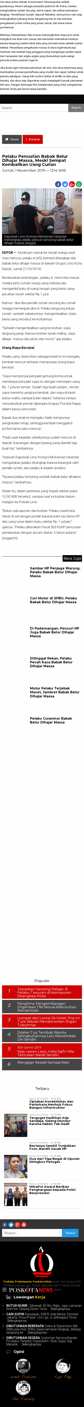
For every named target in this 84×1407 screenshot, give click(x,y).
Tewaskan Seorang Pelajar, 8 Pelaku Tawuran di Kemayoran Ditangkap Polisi (44, 992)
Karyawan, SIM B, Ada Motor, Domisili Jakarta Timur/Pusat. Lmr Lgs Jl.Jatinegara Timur (42, 1317)
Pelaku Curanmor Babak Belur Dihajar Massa (51, 720)
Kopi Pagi (63, 1377)
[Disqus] (42, 794)
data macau (34, 34)
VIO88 (58, 76)
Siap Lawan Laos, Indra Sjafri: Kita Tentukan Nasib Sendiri (45, 1053)
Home (14, 139)
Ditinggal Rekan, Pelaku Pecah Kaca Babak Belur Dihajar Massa (51, 662)
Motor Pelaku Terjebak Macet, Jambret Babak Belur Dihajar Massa (55, 692)
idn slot (46, 67)
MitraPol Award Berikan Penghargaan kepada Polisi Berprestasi (52, 1190)
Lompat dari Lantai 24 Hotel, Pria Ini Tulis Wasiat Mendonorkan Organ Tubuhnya (48, 1021)
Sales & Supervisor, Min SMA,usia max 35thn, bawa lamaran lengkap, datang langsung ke (43, 1329)
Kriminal (34, 139)
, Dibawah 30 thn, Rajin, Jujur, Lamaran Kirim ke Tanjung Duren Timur (44, 1307)
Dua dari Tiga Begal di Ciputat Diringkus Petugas (54, 1160)
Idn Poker (61, 6)
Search (76, 107)
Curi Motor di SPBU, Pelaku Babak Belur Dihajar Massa (53, 600)
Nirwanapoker (52, 1)
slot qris (5, 84)
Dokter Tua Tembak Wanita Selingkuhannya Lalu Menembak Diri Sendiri (46, 1035)
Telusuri (70, 1233)
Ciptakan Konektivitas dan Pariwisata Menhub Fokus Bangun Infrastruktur (51, 1104)
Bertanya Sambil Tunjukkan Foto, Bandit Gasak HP (52, 1147)
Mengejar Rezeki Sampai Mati (43, 1062)
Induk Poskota (23, 1377)
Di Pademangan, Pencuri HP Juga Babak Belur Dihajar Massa (54, 632)
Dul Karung (23, 1399)
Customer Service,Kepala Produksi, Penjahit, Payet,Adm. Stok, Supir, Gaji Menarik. (41, 1341)
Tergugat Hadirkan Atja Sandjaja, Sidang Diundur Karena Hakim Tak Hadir (50, 1121)
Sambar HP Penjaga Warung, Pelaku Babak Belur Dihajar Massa (55, 572)
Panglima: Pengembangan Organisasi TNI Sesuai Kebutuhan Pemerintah (46, 1006)
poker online (22, 23)
